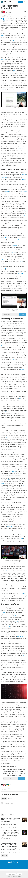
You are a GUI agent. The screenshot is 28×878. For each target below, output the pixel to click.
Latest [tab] (6, 814)
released (14, 41)
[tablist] (6, 798)
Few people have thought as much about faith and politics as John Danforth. (10, 823)
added (5, 231)
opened (7, 570)
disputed (21, 261)
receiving (23, 215)
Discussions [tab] (11, 814)
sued (19, 224)
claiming (3, 612)
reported (15, 245)
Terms (16, 871)
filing (14, 70)
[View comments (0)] (7, 15)
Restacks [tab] (10, 798)
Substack (8, 876)
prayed (2, 35)
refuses (10, 195)
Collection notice (21, 871)
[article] (14, 823)
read (23, 485)
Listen (25, 11)
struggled (23, 174)
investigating (15, 239)
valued (15, 212)
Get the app (19, 874)
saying (2, 518)
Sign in (25, 1)
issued (8, 241)
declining (3, 268)
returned (25, 623)
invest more (20, 273)
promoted (22, 193)
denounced (10, 526)
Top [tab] (2, 814)
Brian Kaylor (9, 825)
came (18, 222)
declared (3, 346)
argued (2, 483)
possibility (3, 59)
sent (25, 210)
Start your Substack (11, 874)
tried (9, 626)
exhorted (3, 383)
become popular (21, 148)
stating (13, 253)
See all (3, 855)
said (20, 398)
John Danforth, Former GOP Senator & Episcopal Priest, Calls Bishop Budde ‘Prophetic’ (11, 820)
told (23, 655)
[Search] (25, 814)
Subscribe (20, 1)
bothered (24, 179)
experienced (4, 178)
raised (15, 616)
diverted (16, 621)
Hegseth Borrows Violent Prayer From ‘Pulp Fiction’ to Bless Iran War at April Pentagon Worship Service (11, 832)
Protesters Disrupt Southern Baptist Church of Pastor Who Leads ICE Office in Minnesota (9, 845)
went (7, 623)
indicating (3, 260)
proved (6, 188)
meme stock (20, 636)
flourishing (24, 191)
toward (7, 191)
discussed (7, 237)
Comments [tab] (4, 798)
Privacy (13, 871)
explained (6, 412)
